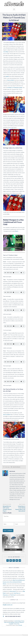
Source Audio (10, 80)
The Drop (12, 595)
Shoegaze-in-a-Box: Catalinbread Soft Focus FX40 (13, 222)
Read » (16, 231)
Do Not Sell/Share (11, 622)
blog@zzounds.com (7, 604)
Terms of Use (16, 623)
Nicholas (12, 471)
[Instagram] (13, 560)
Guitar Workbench (16, 467)
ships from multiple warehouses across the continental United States (14, 581)
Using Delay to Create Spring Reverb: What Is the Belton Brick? (20, 509)
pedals (7, 76)
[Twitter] (10, 560)
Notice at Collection (19, 622)
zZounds (20, 625)
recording (5, 51)
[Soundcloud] (20, 560)
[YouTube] (17, 560)
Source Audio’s (7, 414)
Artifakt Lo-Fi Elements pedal (14, 87)
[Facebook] (7, 560)
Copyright (11, 623)
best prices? (13, 591)
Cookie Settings (17, 621)
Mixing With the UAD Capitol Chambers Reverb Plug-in (7, 509)
